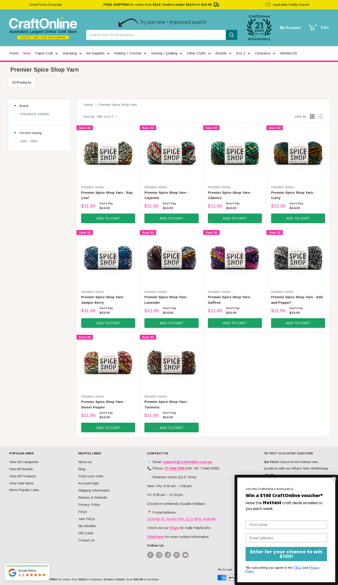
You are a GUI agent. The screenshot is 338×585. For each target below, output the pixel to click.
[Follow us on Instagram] (159, 554)
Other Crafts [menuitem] (196, 53)
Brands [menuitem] (220, 53)
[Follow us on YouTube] (185, 554)
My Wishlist (87, 526)
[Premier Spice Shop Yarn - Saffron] (235, 259)
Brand (23, 106)
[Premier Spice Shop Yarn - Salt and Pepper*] (298, 259)
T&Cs (298, 567)
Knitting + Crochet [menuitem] (127, 53)
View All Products (22, 476)
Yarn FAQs (86, 519)
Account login (88, 483)
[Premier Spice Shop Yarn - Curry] (298, 155)
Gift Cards (86, 533)
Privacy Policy (89, 504)
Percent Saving (30, 133)
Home (88, 105)
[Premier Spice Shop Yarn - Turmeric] (171, 364)
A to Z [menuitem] (240, 53)
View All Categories (23, 462)
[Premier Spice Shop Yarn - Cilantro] (235, 155)
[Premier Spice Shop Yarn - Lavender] (171, 259)
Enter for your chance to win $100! (286, 554)
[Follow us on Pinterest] (176, 554)
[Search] (231, 35)
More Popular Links (24, 490)
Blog (81, 469)
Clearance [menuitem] (262, 53)
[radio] (312, 116)
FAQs (82, 512)
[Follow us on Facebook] (150, 554)
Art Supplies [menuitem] (95, 53)
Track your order (90, 476)
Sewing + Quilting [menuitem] (164, 53)
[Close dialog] (334, 479)
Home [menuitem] (14, 53)
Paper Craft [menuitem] (44, 53)
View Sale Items (21, 483)
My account (290, 28)
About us (85, 462)
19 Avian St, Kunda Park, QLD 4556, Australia (181, 519)
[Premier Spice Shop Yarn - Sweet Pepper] (108, 364)
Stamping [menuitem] (70, 53)
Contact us (86, 540)
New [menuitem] (27, 53)
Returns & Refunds (92, 497)
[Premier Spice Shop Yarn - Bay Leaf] (108, 155)
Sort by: (98, 116)
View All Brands (21, 469)
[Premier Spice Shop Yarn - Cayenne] (171, 155)
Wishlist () (288, 53)
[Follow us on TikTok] (168, 555)
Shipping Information (94, 490)
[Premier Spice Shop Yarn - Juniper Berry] (108, 259)
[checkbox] (38, 114)
